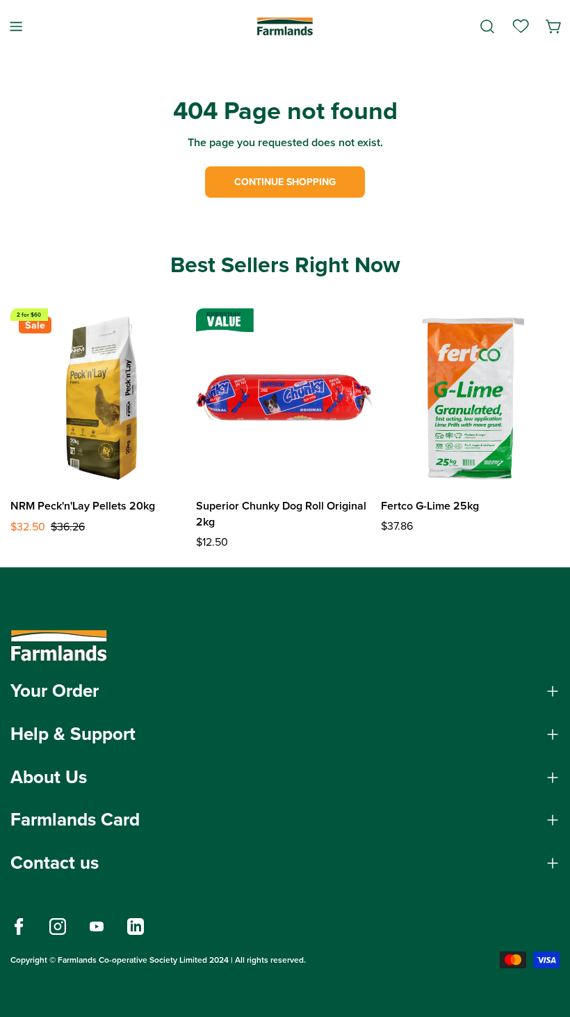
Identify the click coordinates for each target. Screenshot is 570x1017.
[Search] (487, 26)
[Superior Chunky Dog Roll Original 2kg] (285, 397)
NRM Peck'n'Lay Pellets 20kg (82, 506)
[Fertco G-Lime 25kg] (470, 397)
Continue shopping (285, 182)
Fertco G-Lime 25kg (430, 506)
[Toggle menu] (16, 26)
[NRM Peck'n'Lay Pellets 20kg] (99, 397)
